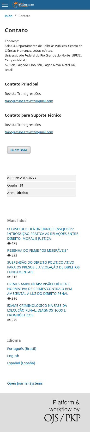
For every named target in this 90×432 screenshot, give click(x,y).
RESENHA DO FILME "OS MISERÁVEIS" (37, 250)
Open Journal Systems (25, 383)
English (13, 355)
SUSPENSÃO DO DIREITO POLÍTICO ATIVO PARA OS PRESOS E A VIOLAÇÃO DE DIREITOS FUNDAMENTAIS (43, 267)
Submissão (19, 150)
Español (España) (21, 363)
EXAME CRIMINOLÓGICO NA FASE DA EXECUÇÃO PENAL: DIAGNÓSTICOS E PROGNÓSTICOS (37, 310)
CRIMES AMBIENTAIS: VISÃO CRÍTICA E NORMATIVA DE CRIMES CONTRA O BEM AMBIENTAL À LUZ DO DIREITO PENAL (39, 289)
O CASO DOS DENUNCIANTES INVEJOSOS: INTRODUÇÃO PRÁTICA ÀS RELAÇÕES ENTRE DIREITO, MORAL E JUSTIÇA (42, 234)
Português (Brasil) (21, 348)
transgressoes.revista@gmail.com (29, 101)
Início (8, 16)
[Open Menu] (5, 5)
